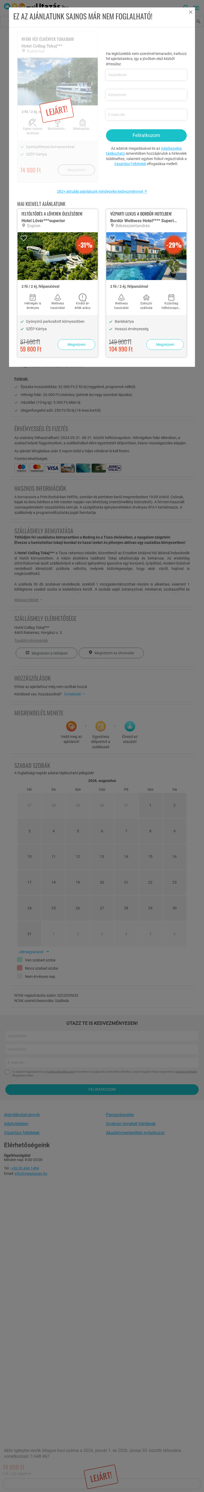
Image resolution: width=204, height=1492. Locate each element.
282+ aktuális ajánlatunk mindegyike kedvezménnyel (100, 191)
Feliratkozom (146, 135)
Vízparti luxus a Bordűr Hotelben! (141, 213)
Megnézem (76, 344)
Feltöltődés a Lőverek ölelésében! (52, 213)
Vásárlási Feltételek (130, 164)
